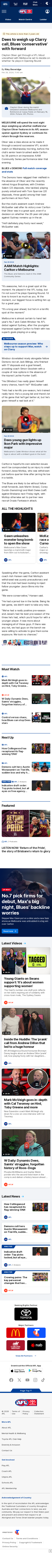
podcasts (13, 842)
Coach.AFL (7, 1471)
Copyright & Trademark (30, 1542)
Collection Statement (39, 1412)
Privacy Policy (26, 1412)
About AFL (6, 1427)
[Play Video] (26, 245)
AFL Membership (9, 1488)
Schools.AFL (7, 1482)
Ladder (43, 19)
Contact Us (7, 1450)
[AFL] (5, 4)
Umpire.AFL (7, 1477)
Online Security (10, 1546)
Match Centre (25, 19)
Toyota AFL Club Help (11, 1439)
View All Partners (24, 1356)
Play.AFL (5, 1465)
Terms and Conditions (27, 1538)
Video (8, 19)
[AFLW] (15, 4)
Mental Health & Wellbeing (14, 1433)
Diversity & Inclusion (11, 1445)
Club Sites (35, 3)
